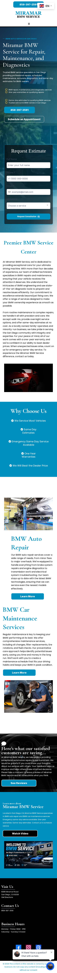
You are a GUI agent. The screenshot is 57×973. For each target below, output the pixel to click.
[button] (28, 23)
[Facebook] (19, 947)
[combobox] (28, 205)
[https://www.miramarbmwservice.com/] (28, 14)
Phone (11, 172)
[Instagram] (28, 947)
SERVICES (12, 199)
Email (10, 186)
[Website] (38, 947)
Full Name (12, 159)
